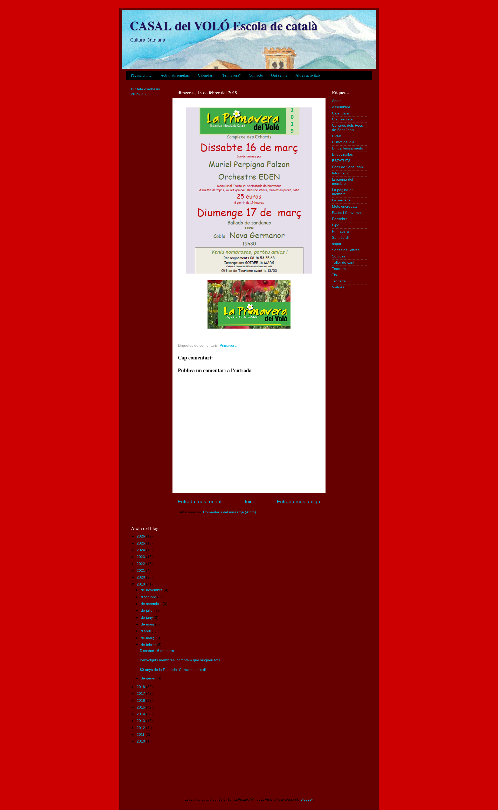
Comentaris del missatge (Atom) (229, 512)
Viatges (338, 287)
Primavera (228, 346)
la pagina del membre (342, 182)
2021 (141, 571)
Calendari (205, 75)
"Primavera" (231, 75)
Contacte (256, 75)
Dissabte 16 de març (157, 651)
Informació (340, 173)
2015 (141, 707)
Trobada (339, 281)
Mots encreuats (344, 206)
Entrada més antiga (298, 501)
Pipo (335, 225)
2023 (141, 557)
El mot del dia (343, 142)
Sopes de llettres (345, 250)
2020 (141, 577)
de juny (147, 618)
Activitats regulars (175, 75)
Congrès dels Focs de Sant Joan (347, 128)
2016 (141, 701)
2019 (141, 584)
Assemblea (341, 107)
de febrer (149, 645)
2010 (141, 741)
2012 (141, 728)
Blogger (306, 799)
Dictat (336, 136)
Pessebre (340, 219)
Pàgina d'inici (142, 75)
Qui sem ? (279, 75)
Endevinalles (342, 154)
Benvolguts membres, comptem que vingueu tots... (181, 660)
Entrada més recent (200, 501)
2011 (141, 735)
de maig (148, 624)
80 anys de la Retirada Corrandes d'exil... (174, 670)
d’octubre (149, 597)
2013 (141, 721)
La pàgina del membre (343, 192)
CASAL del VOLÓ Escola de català (223, 25)
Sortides (338, 256)
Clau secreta (342, 119)
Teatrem (339, 269)
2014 (141, 714)
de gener (149, 678)
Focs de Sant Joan (347, 167)
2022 (141, 564)
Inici (249, 501)
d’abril (146, 631)
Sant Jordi (340, 238)
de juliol (147, 610)
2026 (141, 536)
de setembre (152, 604)
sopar (336, 244)
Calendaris (341, 113)
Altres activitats (307, 75)
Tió (334, 275)
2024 (141, 550)
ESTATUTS (341, 161)
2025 (141, 543)
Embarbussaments (347, 148)
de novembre (152, 590)
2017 (141, 694)
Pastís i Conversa (346, 213)
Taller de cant (343, 262)
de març (148, 638)
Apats (336, 101)
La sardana (341, 200)
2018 (141, 687)
